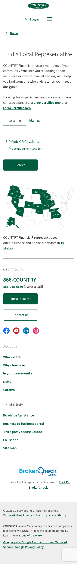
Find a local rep (20, 299)
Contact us (20, 315)
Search (20, 165)
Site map (10, 448)
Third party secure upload (22, 432)
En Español (11, 440)
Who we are (12, 357)
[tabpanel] (38, 148)
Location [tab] (14, 120)
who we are (34, 535)
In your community (17, 373)
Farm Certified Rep (17, 108)
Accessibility (57, 515)
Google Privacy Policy (29, 547)
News (7, 381)
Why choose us (14, 365)
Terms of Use (12, 515)
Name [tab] (34, 120)
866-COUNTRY (19, 279)
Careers (9, 389)
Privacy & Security (35, 515)
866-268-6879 (13, 286)
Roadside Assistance (18, 415)
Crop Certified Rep (47, 102)
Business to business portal (23, 423)
